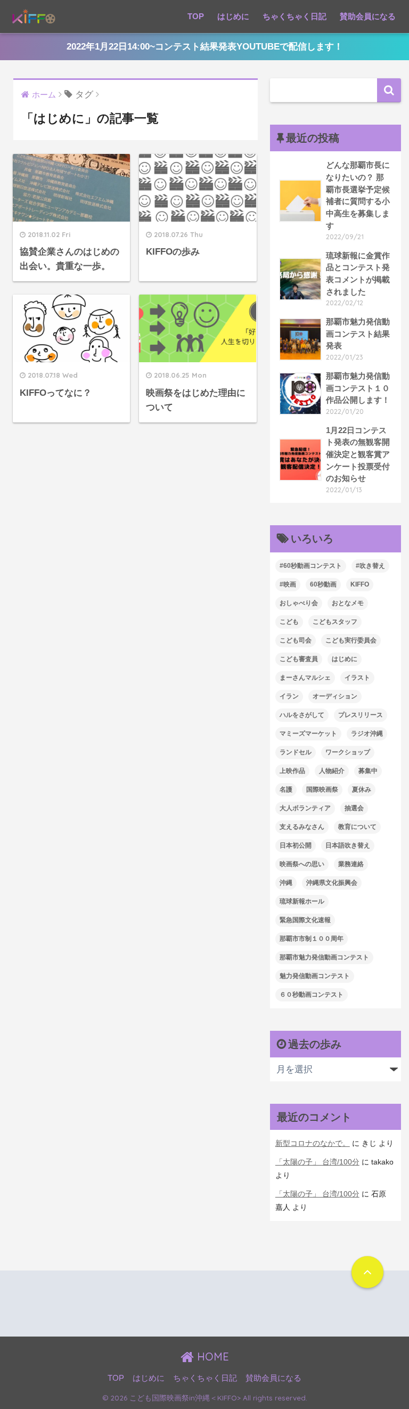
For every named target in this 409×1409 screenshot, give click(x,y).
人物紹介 (332, 771)
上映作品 (292, 771)
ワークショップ (347, 752)
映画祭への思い (302, 864)
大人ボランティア (305, 808)
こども (289, 621)
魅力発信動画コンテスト (315, 976)
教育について (357, 826)
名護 (286, 789)
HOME (211, 1356)
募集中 (368, 771)
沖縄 (286, 882)
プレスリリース (360, 715)
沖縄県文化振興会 (331, 882)
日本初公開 (296, 845)
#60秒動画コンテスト (311, 565)
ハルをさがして (302, 715)
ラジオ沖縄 (367, 733)
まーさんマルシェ (305, 677)
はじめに (233, 16)
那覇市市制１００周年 (311, 938)
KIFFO (359, 584)
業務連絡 (351, 864)
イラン (289, 696)
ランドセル (296, 752)
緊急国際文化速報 (305, 920)
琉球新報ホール (302, 901)
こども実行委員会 (351, 640)
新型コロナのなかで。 (312, 1143)
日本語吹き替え (347, 845)
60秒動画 (323, 584)
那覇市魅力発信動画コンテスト (324, 957)
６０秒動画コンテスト (311, 994)
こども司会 (296, 640)
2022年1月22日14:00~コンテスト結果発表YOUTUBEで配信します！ (205, 47)
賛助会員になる (368, 16)
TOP (195, 16)
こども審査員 (299, 659)
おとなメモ (348, 603)
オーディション (335, 696)
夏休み (361, 789)
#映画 (288, 584)
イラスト (357, 677)
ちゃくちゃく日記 (294, 16)
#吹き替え (370, 565)
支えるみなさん (302, 826)
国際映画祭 (322, 789)
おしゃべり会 (299, 603)
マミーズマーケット (308, 733)
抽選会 (354, 808)
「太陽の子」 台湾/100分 (317, 1162)
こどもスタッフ (335, 621)
